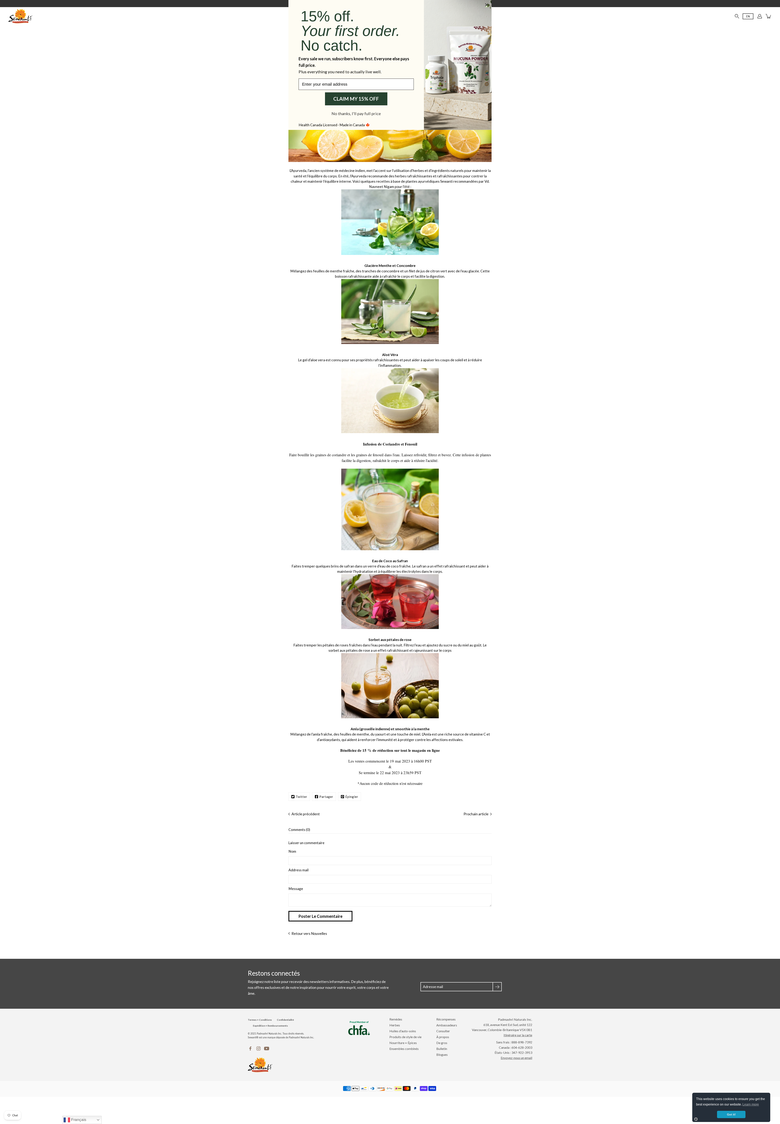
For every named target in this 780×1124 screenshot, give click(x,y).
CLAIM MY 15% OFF (356, 99)
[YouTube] (266, 1048)
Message (295, 889)
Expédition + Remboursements (270, 1025)
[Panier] (768, 16)
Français (78, 1120)
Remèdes (395, 1019)
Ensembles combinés (404, 1049)
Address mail (298, 870)
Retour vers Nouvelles (309, 933)
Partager (326, 796)
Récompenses (446, 1019)
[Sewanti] (20, 16)
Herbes (394, 1025)
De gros (441, 1043)
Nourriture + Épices (403, 1043)
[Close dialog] (486, 5)
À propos (442, 1037)
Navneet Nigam (381, 186)
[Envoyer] (497, 986)
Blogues (442, 1054)
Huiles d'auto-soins (402, 1031)
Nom (292, 851)
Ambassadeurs (446, 1025)
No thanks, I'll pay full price (356, 113)
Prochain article (476, 814)
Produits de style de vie (405, 1037)
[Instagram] (258, 1048)
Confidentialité (285, 1019)
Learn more (750, 1104)
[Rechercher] (737, 16)
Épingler (351, 796)
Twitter (301, 796)
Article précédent (305, 814)
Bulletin (441, 1049)
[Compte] (759, 16)
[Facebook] (250, 1048)
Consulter (443, 1031)
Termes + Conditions (260, 1019)
